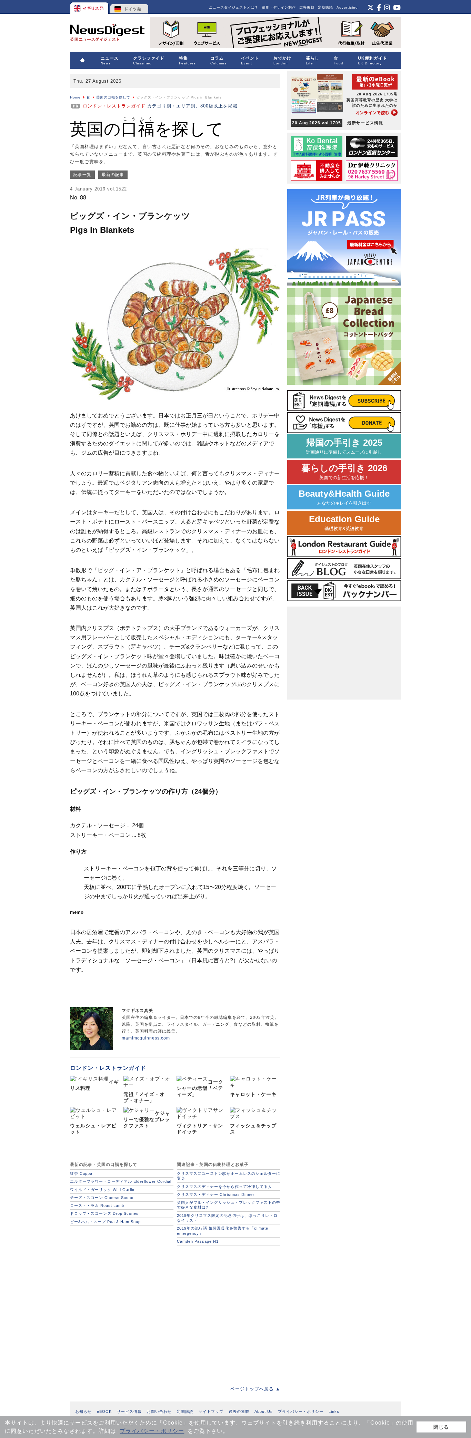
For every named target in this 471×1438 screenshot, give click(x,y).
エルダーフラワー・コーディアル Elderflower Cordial (120, 1181)
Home (75, 97)
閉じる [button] (441, 1427)
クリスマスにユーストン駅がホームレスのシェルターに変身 (228, 1175)
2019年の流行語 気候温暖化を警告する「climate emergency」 (222, 1230)
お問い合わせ (159, 1411)
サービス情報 (129, 1411)
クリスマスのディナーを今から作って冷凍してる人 (224, 1186)
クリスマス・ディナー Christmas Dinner (215, 1194)
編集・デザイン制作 (279, 7)
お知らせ (83, 1411)
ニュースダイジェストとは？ (233, 7)
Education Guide (344, 522)
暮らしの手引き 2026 (344, 471)
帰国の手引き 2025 (344, 446)
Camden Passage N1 (198, 1241)
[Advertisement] (175, 1312)
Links (334, 1411)
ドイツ (129, 7)
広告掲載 (306, 7)
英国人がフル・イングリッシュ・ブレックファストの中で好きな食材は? (228, 1204)
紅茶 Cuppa (81, 1173)
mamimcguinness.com (146, 1038)
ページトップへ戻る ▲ (255, 1389)
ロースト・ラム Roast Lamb (97, 1205)
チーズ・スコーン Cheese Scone (101, 1198)
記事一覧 (82, 174)
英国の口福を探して (113, 97)
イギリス (90, 7)
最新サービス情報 (337, 123)
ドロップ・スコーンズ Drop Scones (104, 1213)
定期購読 (325, 7)
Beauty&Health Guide (344, 497)
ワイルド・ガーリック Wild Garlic (102, 1190)
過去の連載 (239, 1411)
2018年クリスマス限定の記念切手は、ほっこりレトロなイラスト (227, 1217)
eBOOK (104, 1411)
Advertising (347, 7)
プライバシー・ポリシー (152, 1431)
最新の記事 (113, 174)
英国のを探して (146, 129)
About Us (263, 1411)
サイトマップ (211, 1411)
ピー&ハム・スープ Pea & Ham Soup (105, 1222)
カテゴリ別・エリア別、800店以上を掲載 (160, 105)
